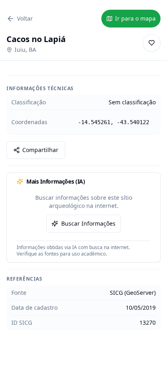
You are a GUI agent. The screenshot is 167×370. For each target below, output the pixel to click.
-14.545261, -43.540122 (113, 122)
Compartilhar (40, 150)
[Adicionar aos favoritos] (152, 43)
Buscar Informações (88, 223)
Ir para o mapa (135, 18)
